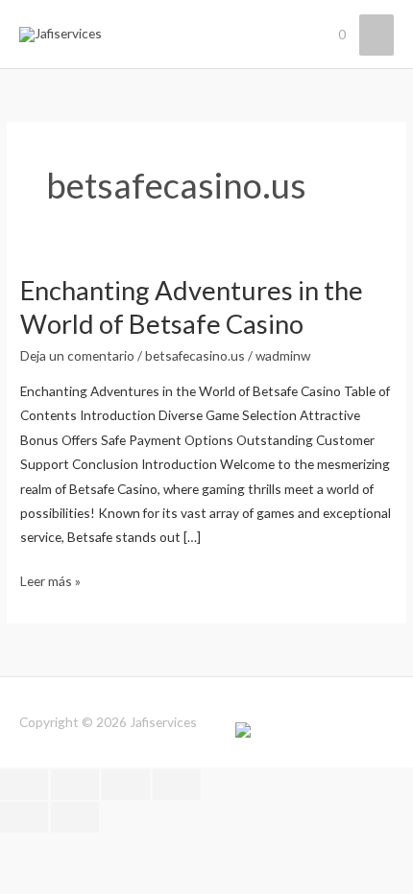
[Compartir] (126, 784)
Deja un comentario (77, 355)
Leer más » (50, 579)
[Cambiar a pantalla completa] (75, 784)
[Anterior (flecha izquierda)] (24, 817)
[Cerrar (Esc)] (177, 784)
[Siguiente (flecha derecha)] (75, 817)
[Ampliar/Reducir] (24, 784)
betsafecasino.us (195, 355)
